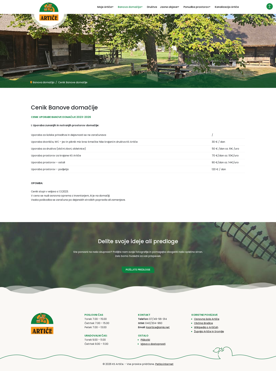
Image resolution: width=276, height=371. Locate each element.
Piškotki (145, 340)
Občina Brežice (203, 323)
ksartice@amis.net (158, 327)
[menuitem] (106, 7)
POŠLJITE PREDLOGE (138, 269)
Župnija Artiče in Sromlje (209, 331)
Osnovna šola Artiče (206, 319)
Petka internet (164, 364)
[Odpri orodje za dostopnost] (269, 6)
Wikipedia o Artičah (206, 327)
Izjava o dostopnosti (153, 344)
